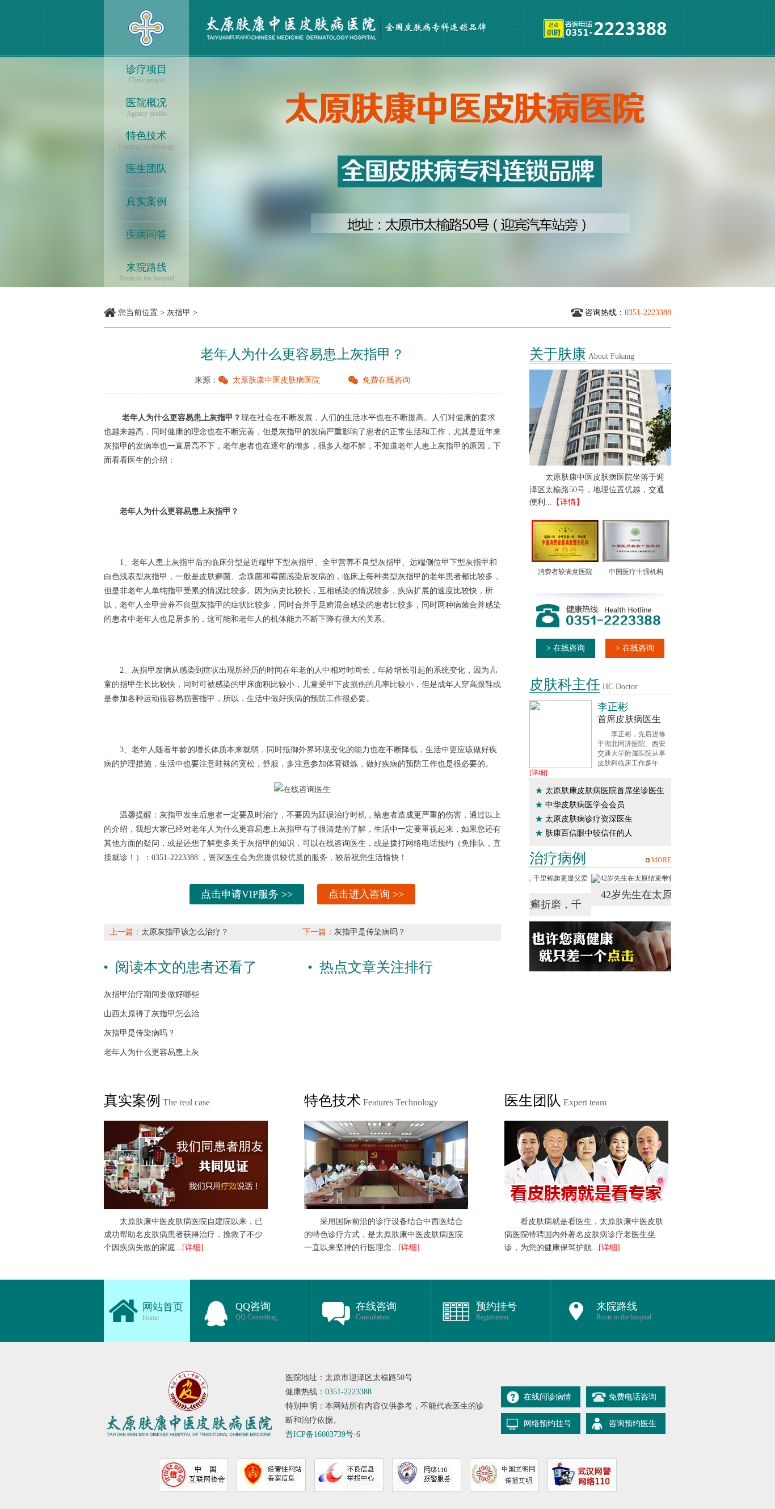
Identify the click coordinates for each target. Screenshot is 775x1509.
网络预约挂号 (547, 1423)
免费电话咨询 (632, 1397)
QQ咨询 (256, 1311)
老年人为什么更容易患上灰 (151, 1052)
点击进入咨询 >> (366, 894)
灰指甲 (179, 312)
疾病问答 (146, 239)
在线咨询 (376, 1311)
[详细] (538, 773)
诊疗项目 (146, 74)
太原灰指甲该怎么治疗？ (185, 932)
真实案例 (146, 206)
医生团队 (146, 173)
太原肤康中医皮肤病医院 (276, 380)
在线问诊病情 (547, 1397)
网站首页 (162, 1311)
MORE (661, 860)
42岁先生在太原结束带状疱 (600, 894)
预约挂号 (496, 1311)
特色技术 (147, 140)
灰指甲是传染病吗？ (370, 932)
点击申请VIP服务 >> (247, 894)
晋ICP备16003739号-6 (322, 1434)
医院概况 (146, 107)
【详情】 (568, 502)
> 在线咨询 (565, 648)
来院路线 (146, 272)
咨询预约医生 (632, 1423)
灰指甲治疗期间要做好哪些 (151, 994)
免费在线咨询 (386, 380)
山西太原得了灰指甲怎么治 (151, 1013)
